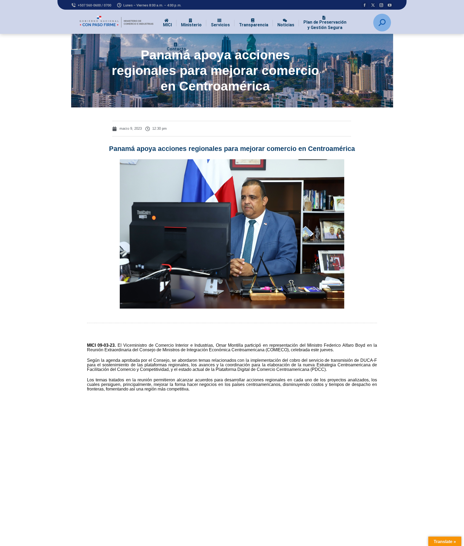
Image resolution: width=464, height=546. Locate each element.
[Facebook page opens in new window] (364, 5)
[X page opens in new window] (372, 5)
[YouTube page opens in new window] (389, 5)
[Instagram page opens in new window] (381, 5)
